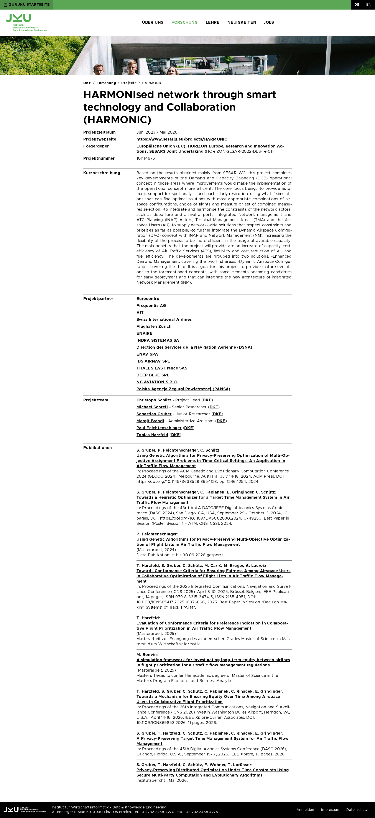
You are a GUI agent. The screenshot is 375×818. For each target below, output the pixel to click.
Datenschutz (357, 809)
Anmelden (305, 809)
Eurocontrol (149, 299)
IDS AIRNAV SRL (153, 361)
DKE (87, 83)
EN (369, 4)
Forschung (184, 23)
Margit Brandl (150, 421)
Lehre (213, 23)
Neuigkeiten (242, 23)
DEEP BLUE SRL (153, 375)
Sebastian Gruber (154, 414)
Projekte (129, 83)
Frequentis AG (151, 306)
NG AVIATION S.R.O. (157, 382)
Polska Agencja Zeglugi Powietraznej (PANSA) (183, 389)
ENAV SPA (147, 354)
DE (357, 4)
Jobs (268, 23)
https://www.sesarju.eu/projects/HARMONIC (182, 139)
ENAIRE (145, 334)
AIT (140, 313)
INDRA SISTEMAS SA (158, 341)
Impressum (330, 809)
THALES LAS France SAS (162, 368)
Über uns (152, 23)
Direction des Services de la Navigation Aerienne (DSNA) (194, 347)
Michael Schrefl (152, 407)
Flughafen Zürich (154, 327)
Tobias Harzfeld (152, 435)
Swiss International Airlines (164, 320)
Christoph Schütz (154, 400)
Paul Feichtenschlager (159, 428)
